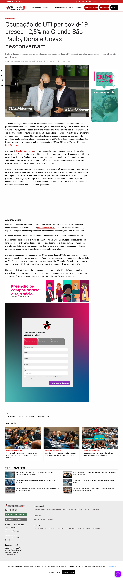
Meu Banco (36, 7)
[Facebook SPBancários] (10, 510)
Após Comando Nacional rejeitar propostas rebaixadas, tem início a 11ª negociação (61, 454)
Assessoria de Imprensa (54, 509)
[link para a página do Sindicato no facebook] (76, 2)
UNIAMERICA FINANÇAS (84, 528)
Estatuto (80, 509)
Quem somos (95, 509)
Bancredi (36, 519)
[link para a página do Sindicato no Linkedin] (86, 2)
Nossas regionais (11, 554)
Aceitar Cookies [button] (69, 572)
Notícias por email (14, 519)
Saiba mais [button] (112, 566)
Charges (102, 2)
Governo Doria (30, 416)
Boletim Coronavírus (25, 151)
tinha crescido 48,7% (46, 227)
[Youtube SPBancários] (19, 510)
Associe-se (114, 7)
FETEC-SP (52, 528)
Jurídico (95, 2)
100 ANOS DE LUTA (13, 1)
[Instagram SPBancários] (16, 510)
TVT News (50, 519)
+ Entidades (96, 528)
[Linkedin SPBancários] (13, 510)
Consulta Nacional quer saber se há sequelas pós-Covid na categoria (36, 481)
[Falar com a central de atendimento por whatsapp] (10, 540)
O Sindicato (47, 7)
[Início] (18, 8)
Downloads (72, 509)
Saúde (71, 7)
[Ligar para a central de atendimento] (6, 540)
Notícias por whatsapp (16, 514)
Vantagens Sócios (60, 7)
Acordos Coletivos (39, 509)
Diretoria (65, 509)
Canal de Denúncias (91, 7)
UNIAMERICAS (70, 528)
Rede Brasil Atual (12, 145)
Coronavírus (11, 416)
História (87, 509)
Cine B (43, 519)
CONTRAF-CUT (42, 528)
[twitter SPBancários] (6, 510)
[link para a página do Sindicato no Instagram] (82, 2)
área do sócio (104, 7)
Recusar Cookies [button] (54, 572)
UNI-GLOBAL (60, 528)
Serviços (79, 7)
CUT (35, 528)
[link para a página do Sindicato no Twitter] (79, 2)
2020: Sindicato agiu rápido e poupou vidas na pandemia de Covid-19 (93, 481)
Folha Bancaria (112, 2)
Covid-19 (20, 416)
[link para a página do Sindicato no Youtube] (90, 2)
